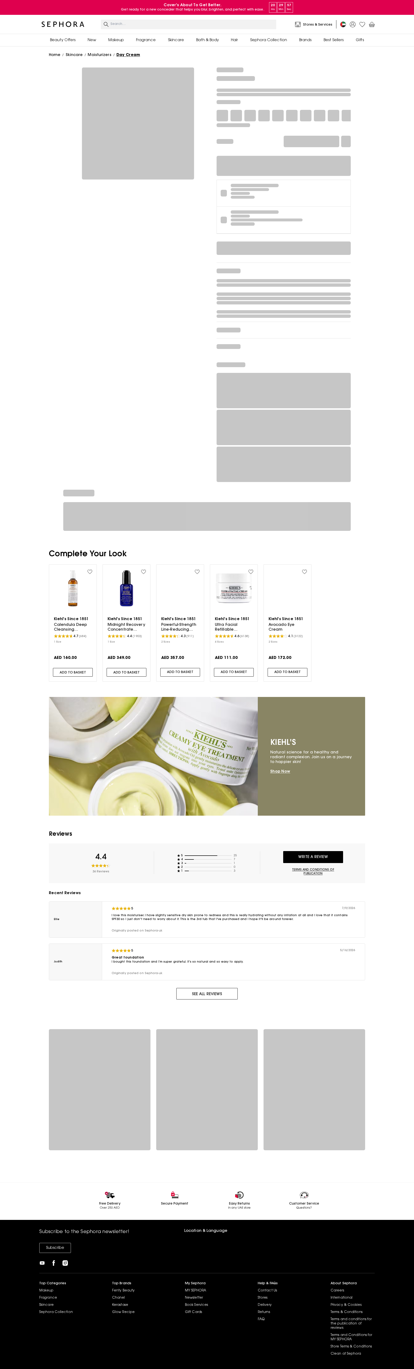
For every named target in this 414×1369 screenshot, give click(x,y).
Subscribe (55, 1248)
